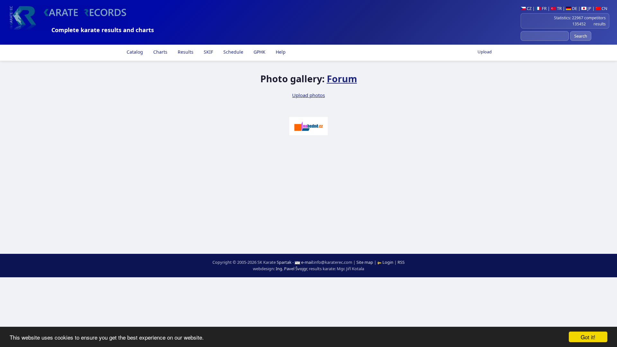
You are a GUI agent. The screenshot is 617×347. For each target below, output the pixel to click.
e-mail (307, 262)
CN (604, 8)
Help (280, 52)
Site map (364, 262)
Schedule (232, 52)
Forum (342, 78)
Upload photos (308, 95)
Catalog (134, 52)
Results (184, 52)
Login (387, 262)
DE (574, 8)
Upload (485, 52)
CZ (529, 8)
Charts (159, 52)
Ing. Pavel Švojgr (291, 268)
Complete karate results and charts (102, 30)
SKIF (207, 52)
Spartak (284, 262)
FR (544, 8)
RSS (401, 262)
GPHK (258, 52)
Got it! (588, 337)
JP (588, 8)
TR (559, 8)
